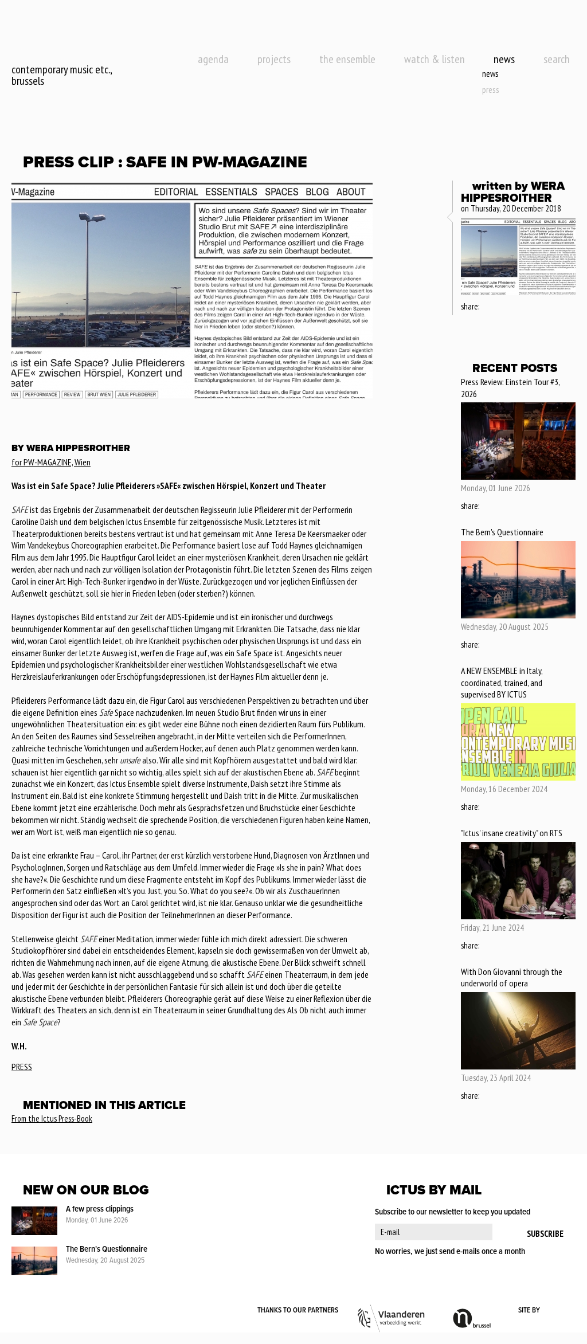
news (504, 59)
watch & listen (434, 59)
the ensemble (347, 59)
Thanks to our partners (297, 1310)
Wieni (559, 1311)
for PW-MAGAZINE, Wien (51, 462)
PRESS (21, 1066)
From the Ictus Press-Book (51, 1118)
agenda (213, 59)
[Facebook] (488, 307)
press (490, 89)
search (556, 59)
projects (274, 59)
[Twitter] (503, 307)
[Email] (520, 307)
